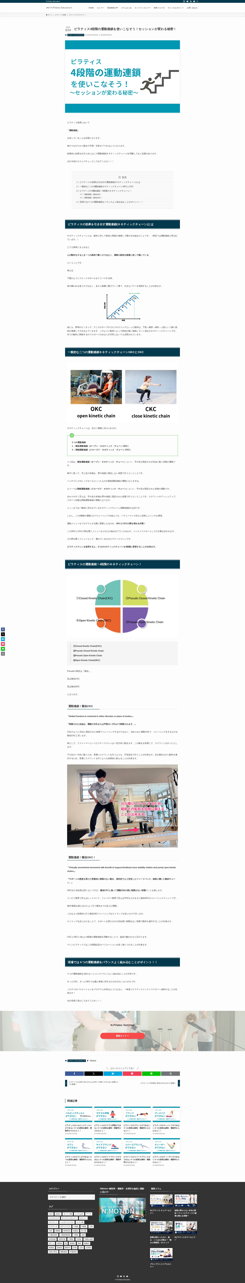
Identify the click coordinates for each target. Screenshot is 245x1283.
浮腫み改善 (88, 1239)
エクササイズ (54, 1218)
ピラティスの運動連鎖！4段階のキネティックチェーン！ (106, 191)
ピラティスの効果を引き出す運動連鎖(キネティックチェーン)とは (110, 182)
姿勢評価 (62, 1239)
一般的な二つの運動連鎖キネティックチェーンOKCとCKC (107, 186)
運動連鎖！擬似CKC (92, 194)
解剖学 (67, 1248)
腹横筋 (51, 1248)
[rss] (190, 1)
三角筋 (75, 1226)
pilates (58, 1214)
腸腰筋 (86, 1243)
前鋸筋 (75, 1231)
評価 (74, 1248)
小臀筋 (70, 1239)
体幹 (50, 1231)
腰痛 (79, 1243)
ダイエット (53, 1222)
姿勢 (83, 1235)
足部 (81, 1248)
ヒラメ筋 (80, 1222)
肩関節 (59, 1243)
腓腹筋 (72, 1243)
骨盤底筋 (73, 1252)
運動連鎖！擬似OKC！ (93, 198)
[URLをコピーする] (170, 1073)
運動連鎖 (93, 1061)
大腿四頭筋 (53, 1235)
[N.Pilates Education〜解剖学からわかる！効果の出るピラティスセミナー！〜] (59, 8)
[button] (74, 1073)
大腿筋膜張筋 (65, 1235)
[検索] (197, 1)
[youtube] (187, 1)
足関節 (88, 1248)
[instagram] (184, 1)
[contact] (194, 1)
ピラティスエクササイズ (75, 35)
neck (51, 1214)
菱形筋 (59, 1248)
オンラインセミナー (69, 1218)
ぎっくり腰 (68, 1214)
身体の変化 (53, 1252)
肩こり (51, 1243)
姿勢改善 (52, 1239)
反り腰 (83, 1231)
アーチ (88, 1214)
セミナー (83, 1218)
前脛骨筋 (66, 1231)
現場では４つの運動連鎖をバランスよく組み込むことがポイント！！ (111, 202)
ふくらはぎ (79, 1214)
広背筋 (78, 1239)
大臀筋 (75, 1235)
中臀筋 (83, 1226)
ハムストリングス (67, 1222)
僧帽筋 (57, 1231)
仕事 (91, 1226)
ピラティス (53, 1226)
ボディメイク (65, 1226)
